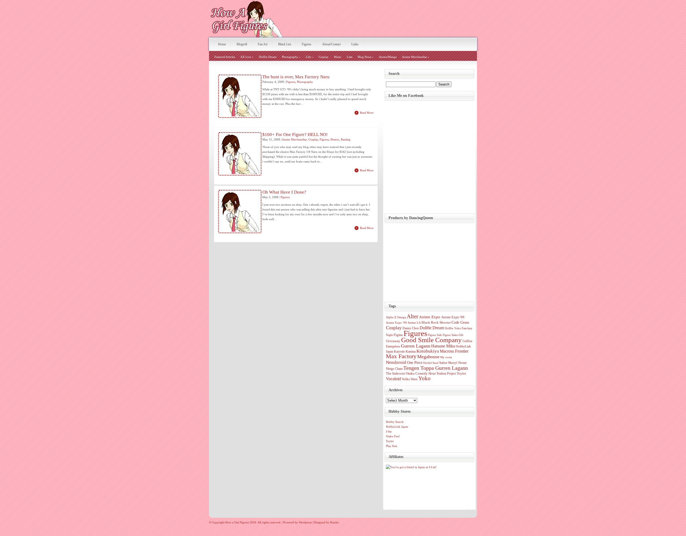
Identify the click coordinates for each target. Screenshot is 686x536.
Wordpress (305, 522)
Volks (406, 379)
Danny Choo (410, 328)
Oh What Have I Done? (284, 192)
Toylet (461, 373)
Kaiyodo (399, 351)
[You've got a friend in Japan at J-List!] (411, 467)
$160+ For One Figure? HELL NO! (295, 134)
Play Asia (391, 446)
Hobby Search (395, 421)
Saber (443, 363)
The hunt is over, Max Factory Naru (296, 77)
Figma (398, 335)
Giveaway (393, 341)
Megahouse (428, 356)
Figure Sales (450, 335)
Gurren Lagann (415, 346)
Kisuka (334, 522)
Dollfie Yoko (453, 328)
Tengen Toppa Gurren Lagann (435, 368)
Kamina (411, 351)
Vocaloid (393, 378)
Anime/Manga (388, 56)
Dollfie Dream (268, 56)
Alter (412, 316)
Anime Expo (429, 317)
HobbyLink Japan (397, 426)
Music (337, 56)
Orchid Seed (430, 362)
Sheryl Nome (457, 363)
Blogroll (242, 44)
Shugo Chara (394, 369)
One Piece (414, 362)
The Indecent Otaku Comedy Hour (411, 373)
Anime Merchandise (415, 56)
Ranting (346, 139)
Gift (460, 335)
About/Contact (331, 44)
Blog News (366, 56)
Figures (306, 44)
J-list (389, 431)
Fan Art (262, 44)
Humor (334, 139)
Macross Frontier (454, 351)
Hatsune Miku (443, 346)
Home (222, 44)
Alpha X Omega (396, 317)
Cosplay (324, 56)
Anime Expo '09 (452, 317)
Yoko (424, 378)
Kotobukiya (427, 351)
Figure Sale (435, 335)
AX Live (246, 56)
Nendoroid (396, 362)
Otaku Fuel (393, 436)
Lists (349, 56)
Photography (291, 56)
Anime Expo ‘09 (396, 322)
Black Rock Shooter (436, 322)
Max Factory (401, 356)
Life (309, 56)
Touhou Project (446, 373)
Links (355, 44)
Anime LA (414, 322)
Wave (414, 379)
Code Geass (460, 322)
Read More (367, 112)
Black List (284, 44)
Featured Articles (224, 56)
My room (446, 357)
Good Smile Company (431, 339)
